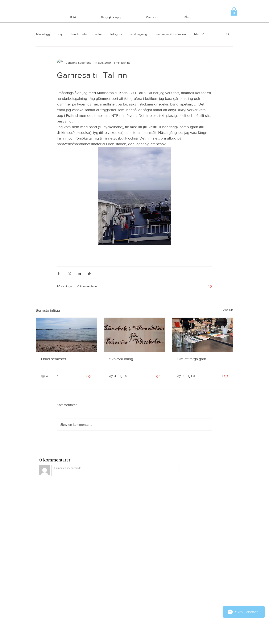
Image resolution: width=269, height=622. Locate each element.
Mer (196, 34)
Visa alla (228, 309)
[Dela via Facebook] (59, 273)
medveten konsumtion (171, 34)
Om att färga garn (191, 359)
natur (98, 34)
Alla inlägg (43, 34)
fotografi (116, 34)
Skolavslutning (121, 359)
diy (60, 34)
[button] (233, 11)
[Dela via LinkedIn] (79, 273)
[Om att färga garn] (202, 335)
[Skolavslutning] (134, 335)
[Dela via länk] (90, 273)
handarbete (79, 34)
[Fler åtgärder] (209, 62)
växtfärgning (138, 34)
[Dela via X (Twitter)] (69, 273)
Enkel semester (53, 359)
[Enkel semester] (66, 335)
